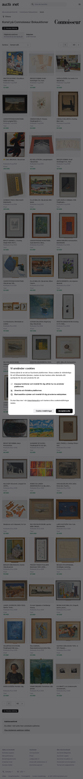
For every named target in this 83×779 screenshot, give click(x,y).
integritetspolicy (33, 400)
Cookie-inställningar (44, 411)
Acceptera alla (64, 411)
